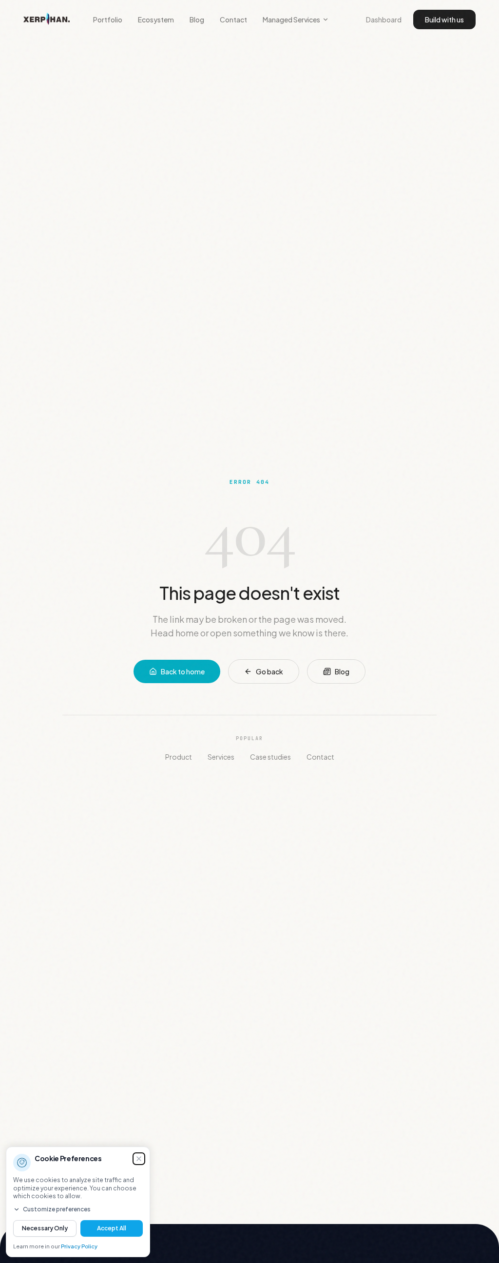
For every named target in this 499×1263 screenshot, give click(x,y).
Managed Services (291, 19)
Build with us (444, 19)
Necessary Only (45, 1228)
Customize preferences (57, 1209)
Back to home (183, 671)
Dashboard (384, 19)
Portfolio (107, 19)
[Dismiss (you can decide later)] (139, 1159)
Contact (233, 19)
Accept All (111, 1228)
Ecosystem (156, 19)
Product (178, 756)
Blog (197, 19)
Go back (269, 671)
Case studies (270, 756)
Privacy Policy (79, 1246)
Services (221, 756)
